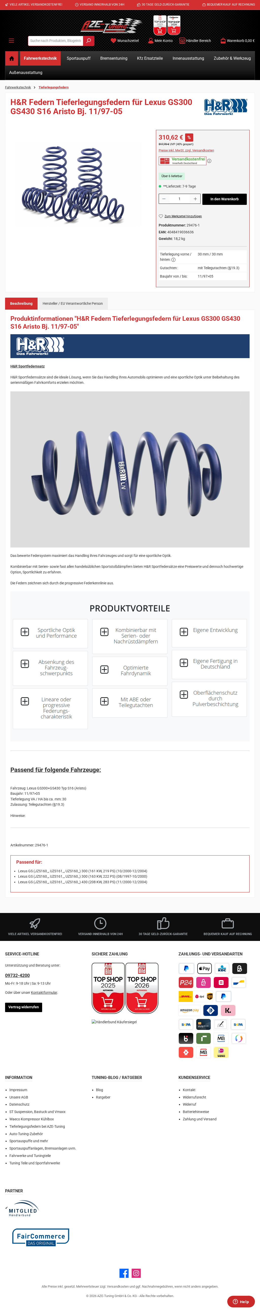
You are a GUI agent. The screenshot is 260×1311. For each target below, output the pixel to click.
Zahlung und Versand (200, 1119)
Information (18, 1077)
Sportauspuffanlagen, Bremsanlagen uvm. (42, 1148)
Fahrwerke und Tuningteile (30, 1156)
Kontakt (189, 1090)
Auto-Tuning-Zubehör (26, 1134)
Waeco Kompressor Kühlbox (31, 1119)
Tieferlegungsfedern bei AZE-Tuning (37, 1126)
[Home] (11, 58)
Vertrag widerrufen (23, 1007)
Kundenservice (194, 1077)
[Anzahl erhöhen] (195, 199)
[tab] (21, 304)
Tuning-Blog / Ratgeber (117, 1077)
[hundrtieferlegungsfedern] (77, 184)
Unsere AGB (18, 1097)
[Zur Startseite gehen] (111, 25)
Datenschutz (19, 1104)
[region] (78, 184)
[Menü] (11, 41)
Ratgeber (103, 1097)
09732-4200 (17, 975)
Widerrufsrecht (194, 1097)
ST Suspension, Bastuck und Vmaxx (37, 1112)
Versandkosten (118, 1286)
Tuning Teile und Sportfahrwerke (34, 1163)
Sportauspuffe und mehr (28, 1141)
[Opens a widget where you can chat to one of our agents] (241, 1302)
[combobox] (55, 41)
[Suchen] (88, 41)
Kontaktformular (44, 992)
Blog (99, 1090)
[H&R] (226, 109)
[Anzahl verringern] (164, 199)
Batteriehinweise (196, 1112)
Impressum (18, 1090)
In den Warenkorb (224, 199)
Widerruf (189, 1104)
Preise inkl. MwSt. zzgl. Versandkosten (186, 150)
